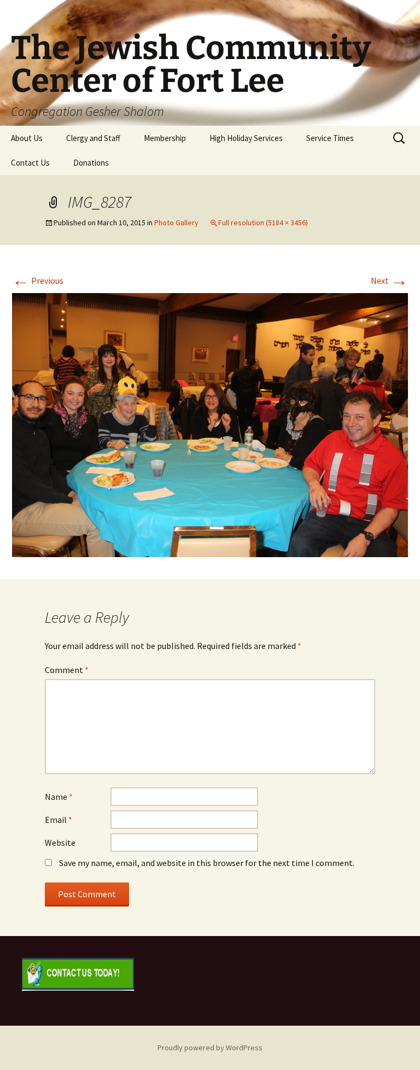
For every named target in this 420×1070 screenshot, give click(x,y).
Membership (165, 138)
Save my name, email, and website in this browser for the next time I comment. (206, 862)
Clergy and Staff (93, 138)
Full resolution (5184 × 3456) (263, 222)
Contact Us (30, 162)
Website (60, 842)
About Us (27, 138)
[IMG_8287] (210, 423)
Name (59, 796)
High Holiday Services (246, 138)
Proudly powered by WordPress (210, 1048)
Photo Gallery (176, 222)
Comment (67, 669)
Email (58, 819)
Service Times (330, 138)
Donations (91, 162)
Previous (37, 280)
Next (389, 280)
